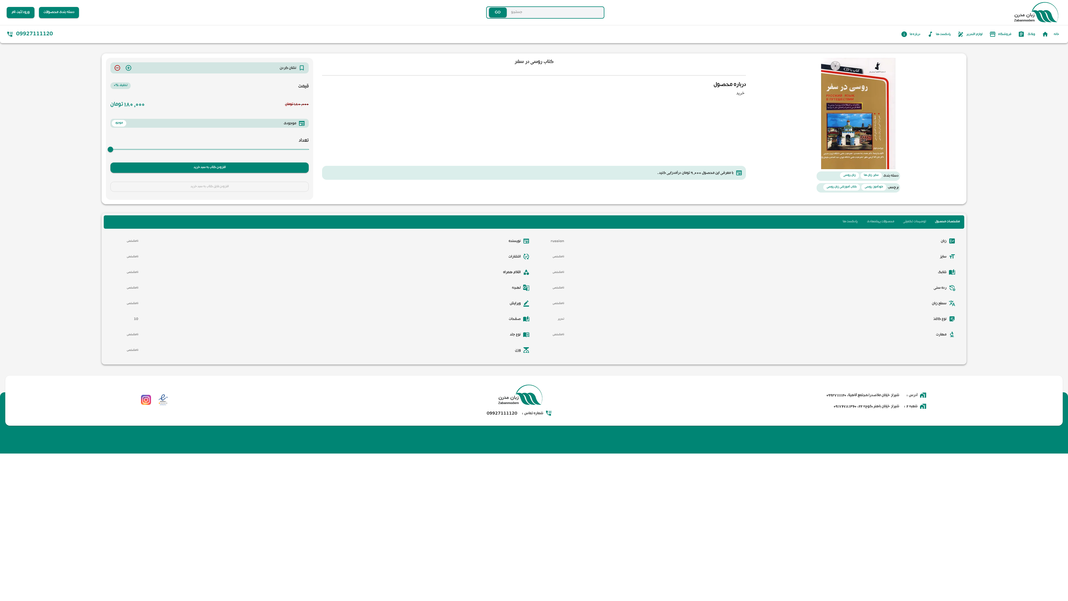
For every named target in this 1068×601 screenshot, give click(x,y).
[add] (128, 67)
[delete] (117, 67)
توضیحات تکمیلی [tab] (914, 222)
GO (487, 12)
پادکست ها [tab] (850, 222)
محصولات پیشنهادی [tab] (880, 222)
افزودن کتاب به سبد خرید (210, 167)
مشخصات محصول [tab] (947, 222)
